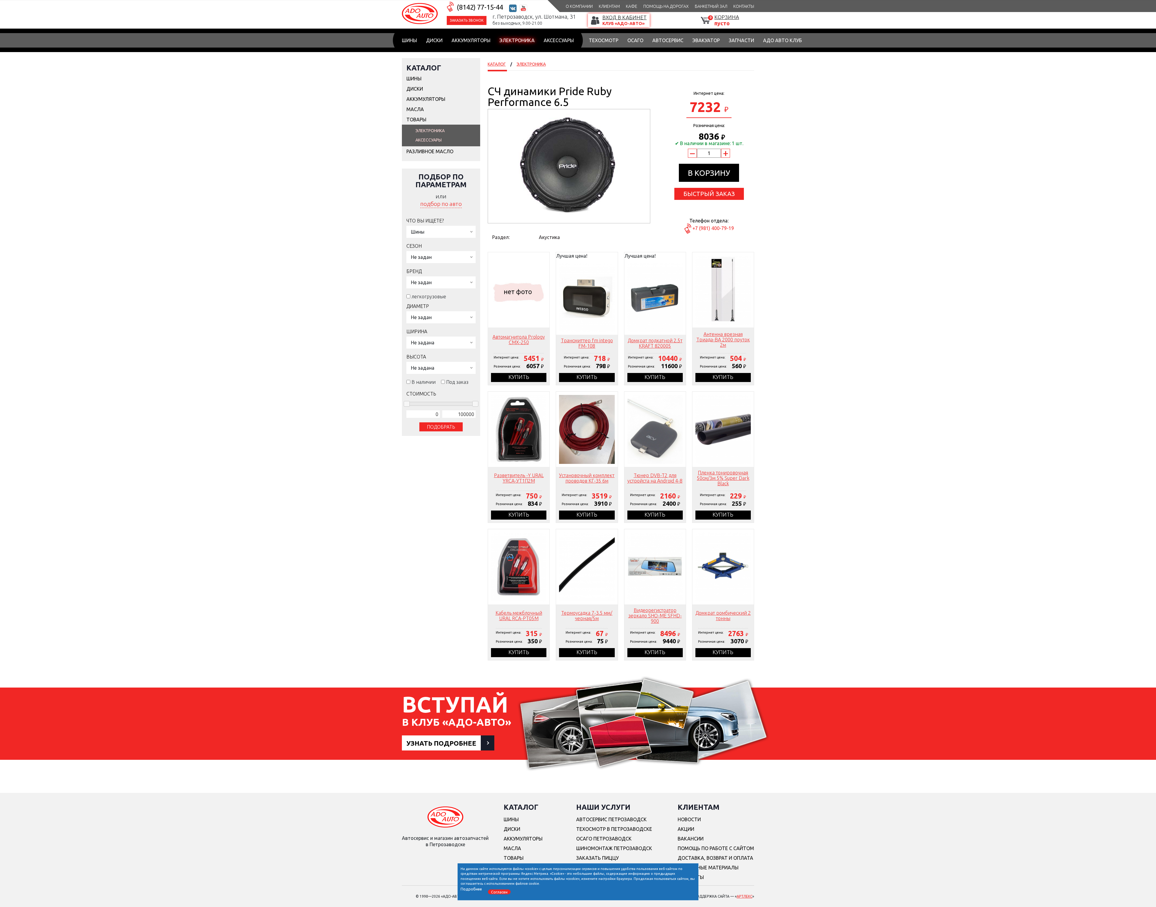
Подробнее (471, 889)
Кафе (631, 6)
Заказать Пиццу (597, 858)
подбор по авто (441, 203)
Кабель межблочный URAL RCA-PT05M (519, 615)
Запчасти (741, 40)
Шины (409, 40)
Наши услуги (603, 807)
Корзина (726, 17)
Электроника (517, 40)
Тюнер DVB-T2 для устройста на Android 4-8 (654, 478)
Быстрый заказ (709, 193)
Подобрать (441, 427)
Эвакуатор (706, 40)
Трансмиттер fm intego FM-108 (587, 343)
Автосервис (667, 40)
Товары (416, 119)
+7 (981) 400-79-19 (713, 228)
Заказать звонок (466, 20)
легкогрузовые (429, 296)
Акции (686, 829)
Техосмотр (603, 40)
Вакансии (691, 838)
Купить (518, 377)
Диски (434, 40)
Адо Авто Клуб (782, 40)
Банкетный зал (711, 6)
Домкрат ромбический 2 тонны (723, 615)
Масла (415, 109)
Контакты (743, 6)
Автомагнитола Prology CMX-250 (519, 339)
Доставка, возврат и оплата (715, 858)
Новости (689, 819)
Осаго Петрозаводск (604, 838)
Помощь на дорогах (666, 6)
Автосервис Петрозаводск (611, 819)
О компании (579, 6)
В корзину (709, 173)
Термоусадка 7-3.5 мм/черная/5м (586, 615)
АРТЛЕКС (744, 896)
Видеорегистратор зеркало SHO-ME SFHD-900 (655, 615)
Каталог (423, 68)
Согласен (499, 892)
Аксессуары (559, 40)
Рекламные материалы (708, 867)
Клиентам (609, 6)
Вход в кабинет (624, 17)
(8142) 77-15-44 (480, 7)
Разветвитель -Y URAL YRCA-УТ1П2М (519, 478)
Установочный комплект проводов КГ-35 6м (586, 478)
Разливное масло (429, 151)
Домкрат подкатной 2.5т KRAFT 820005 (655, 343)
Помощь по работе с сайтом (716, 848)
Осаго (635, 40)
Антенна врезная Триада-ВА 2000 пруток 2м (723, 339)
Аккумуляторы (471, 40)
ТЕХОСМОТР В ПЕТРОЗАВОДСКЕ (614, 829)
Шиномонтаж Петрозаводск (614, 848)
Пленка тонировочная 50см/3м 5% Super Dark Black (723, 478)
